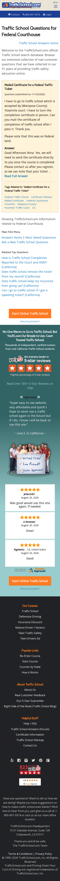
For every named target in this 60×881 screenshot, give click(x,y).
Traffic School (30, 611)
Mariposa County (27, 204)
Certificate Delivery (41, 197)
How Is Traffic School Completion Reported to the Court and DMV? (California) (24, 262)
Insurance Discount (30, 622)
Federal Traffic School (16, 197)
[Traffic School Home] (21, 5)
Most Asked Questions (40, 237)
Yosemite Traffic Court (17, 207)
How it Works (30, 672)
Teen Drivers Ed (30, 638)
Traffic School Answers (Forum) (30, 729)
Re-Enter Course (30, 656)
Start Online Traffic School (30, 313)
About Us (30, 690)
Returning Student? (30, 321)
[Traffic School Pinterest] (40, 761)
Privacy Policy (43, 854)
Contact (15, 14)
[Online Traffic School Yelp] (11, 761)
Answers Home (12, 237)
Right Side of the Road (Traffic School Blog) (30, 706)
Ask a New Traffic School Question (25, 242)
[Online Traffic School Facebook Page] (18, 761)
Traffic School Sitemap (30, 740)
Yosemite (9, 204)
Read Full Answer (16, 176)
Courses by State (30, 667)
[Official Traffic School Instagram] (26, 761)
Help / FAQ (30, 723)
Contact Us (30, 745)
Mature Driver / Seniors (30, 627)
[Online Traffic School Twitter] (33, 761)
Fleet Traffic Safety (30, 633)
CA (33, 207)
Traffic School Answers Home (38, 43)
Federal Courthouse (37, 200)
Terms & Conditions (20, 854)
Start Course (30, 661)
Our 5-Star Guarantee (30, 701)
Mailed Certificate (14, 200)
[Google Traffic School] (48, 761)
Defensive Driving (30, 616)
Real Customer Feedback (30, 695)
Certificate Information (30, 734)
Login (48, 14)
